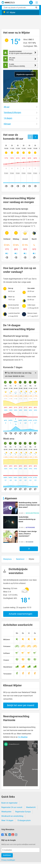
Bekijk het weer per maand (20, 705)
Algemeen (11, 498)
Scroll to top (37, 860)
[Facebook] (2, 835)
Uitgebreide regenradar (25, 74)
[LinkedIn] (9, 835)
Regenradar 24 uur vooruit (11, 807)
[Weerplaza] (8, 2)
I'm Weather (22, 737)
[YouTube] (13, 835)
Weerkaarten (6, 812)
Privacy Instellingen (8, 860)
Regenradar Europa (23, 812)
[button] (20, 86)
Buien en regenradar (9, 803)
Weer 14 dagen (7, 820)
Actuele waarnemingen (20, 613)
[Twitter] (6, 835)
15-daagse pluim (24, 820)
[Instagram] (16, 835)
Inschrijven (7, 855)
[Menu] (37, 2)
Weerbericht (31, 807)
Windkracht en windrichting (12, 816)
